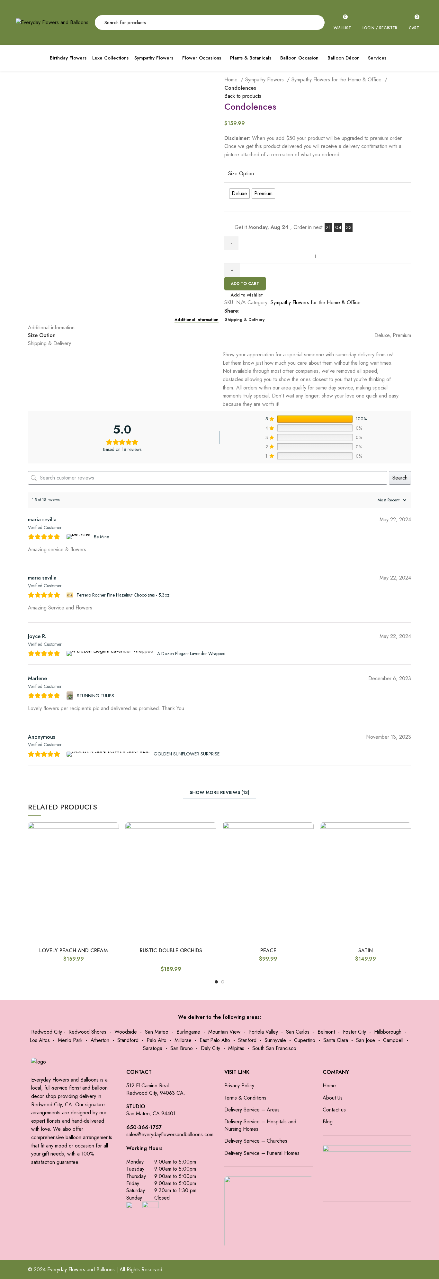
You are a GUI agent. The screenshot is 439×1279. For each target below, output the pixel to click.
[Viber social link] (289, 311)
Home (231, 79)
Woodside (125, 1032)
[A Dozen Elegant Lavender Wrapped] (111, 653)
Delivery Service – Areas (252, 1109)
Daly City (210, 1048)
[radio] (239, 193)
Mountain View (224, 1032)
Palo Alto (156, 1040)
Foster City (354, 1032)
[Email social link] (259, 311)
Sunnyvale (275, 1040)
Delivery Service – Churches (255, 1141)
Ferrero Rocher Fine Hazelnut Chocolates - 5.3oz (123, 595)
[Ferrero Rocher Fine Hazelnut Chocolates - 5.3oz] (71, 595)
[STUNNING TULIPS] (71, 695)
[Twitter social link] (252, 311)
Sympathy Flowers (265, 79)
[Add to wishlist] (114, 847)
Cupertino (304, 1040)
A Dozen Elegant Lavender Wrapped (191, 653)
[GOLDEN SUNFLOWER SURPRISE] (109, 754)
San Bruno (181, 1048)
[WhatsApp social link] (274, 311)
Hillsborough (387, 1032)
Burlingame (188, 1032)
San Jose (365, 1040)
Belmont (326, 1032)
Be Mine (101, 537)
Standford (128, 1040)
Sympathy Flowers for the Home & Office (337, 79)
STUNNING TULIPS (95, 695)
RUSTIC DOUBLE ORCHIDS (171, 950)
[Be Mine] (79, 536)
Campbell (393, 1040)
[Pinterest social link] (267, 311)
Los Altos (40, 1040)
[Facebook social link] (244, 311)
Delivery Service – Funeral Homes (262, 1153)
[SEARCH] (316, 22)
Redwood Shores (87, 1032)
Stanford (247, 1040)
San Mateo (156, 1032)
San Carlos (297, 1032)
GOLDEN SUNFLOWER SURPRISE (187, 754)
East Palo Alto (215, 1040)
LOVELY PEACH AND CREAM (73, 950)
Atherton (100, 1040)
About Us (333, 1097)
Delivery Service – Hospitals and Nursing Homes (260, 1125)
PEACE (268, 950)
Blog (328, 1121)
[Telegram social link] (281, 311)
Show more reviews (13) (219, 792)
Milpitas (236, 1048)
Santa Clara (335, 1040)
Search (400, 477)
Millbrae (183, 1040)
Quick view (114, 833)
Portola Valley (263, 1032)
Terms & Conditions (245, 1097)
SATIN (365, 950)
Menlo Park (70, 1040)
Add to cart (245, 283)
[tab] (196, 320)
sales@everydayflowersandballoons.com (169, 1134)
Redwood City (46, 1032)
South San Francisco (274, 1048)
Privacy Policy (239, 1085)
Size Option (241, 173)
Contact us (334, 1109)
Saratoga (152, 1048)
